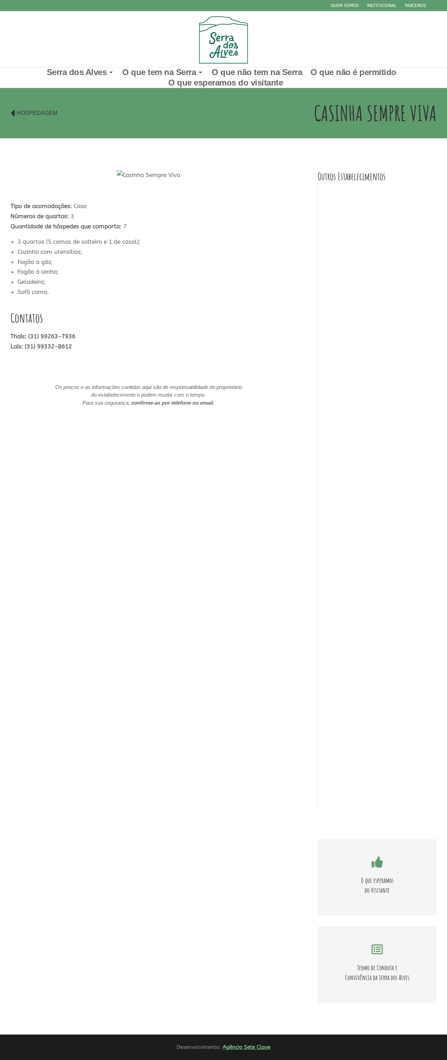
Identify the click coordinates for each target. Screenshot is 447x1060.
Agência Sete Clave (246, 1047)
